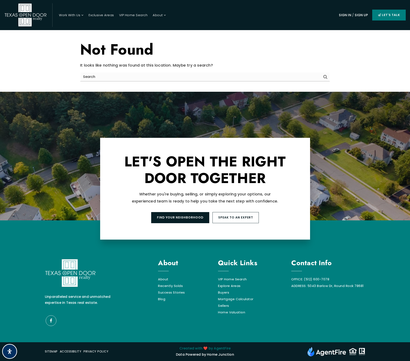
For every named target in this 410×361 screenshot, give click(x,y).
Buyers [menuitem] (223, 292)
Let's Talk (390, 15)
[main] (205, 61)
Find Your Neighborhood (180, 217)
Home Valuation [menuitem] (231, 312)
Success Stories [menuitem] (171, 292)
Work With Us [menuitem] (70, 15)
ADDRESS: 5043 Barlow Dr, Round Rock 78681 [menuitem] (327, 286)
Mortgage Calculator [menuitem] (235, 299)
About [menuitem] (158, 15)
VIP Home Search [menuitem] (133, 15)
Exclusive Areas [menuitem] (101, 15)
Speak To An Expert (235, 217)
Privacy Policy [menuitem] (95, 351)
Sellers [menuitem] (223, 305)
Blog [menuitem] (161, 299)
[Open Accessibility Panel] (9, 351)
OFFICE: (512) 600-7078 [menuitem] (310, 279)
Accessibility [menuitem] (71, 351)
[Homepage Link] (25, 14)
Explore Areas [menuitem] (229, 286)
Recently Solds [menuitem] (170, 286)
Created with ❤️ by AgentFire (205, 348)
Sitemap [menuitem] (51, 351)
